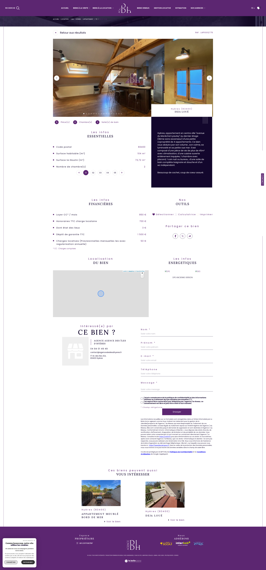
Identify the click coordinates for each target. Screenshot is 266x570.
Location (65, 19)
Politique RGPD (169, 555)
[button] (209, 78)
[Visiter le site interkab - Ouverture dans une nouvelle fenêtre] (183, 544)
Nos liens (161, 555)
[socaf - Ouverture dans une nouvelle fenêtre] (166, 543)
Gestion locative (162, 8)
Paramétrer (11, 562)
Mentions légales (147, 555)
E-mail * (147, 356)
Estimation (180, 8)
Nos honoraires (129, 555)
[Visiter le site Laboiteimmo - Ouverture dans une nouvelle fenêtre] (133, 563)
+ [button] (142, 273)
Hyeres (78, 19)
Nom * (146, 329)
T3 (96, 19)
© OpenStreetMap (139, 271)
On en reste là (28, 540)
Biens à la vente (80, 8)
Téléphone (149, 369)
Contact (262, 179)
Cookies (176, 555)
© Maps (130, 271)
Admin (155, 555)
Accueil (65, 8)
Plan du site (138, 555)
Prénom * (148, 343)
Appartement (88, 19)
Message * (149, 383)
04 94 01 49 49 (99, 348)
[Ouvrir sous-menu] (90, 8)
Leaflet (125, 271)
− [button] (142, 276)
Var (72, 19)
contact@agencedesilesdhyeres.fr (106, 352)
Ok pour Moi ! (28, 562)
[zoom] (133, 116)
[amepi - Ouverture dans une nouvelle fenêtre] (198, 543)
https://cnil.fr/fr (165, 437)
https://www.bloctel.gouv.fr (159, 445)
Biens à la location (102, 8)
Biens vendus (143, 8)
